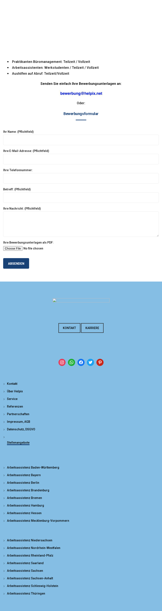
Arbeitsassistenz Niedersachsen (29, 540)
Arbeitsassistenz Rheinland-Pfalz (30, 555)
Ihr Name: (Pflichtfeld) (18, 131)
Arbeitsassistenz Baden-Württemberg (33, 467)
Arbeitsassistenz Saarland (25, 563)
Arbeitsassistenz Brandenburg (28, 490)
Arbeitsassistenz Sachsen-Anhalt (30, 578)
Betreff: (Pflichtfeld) (17, 189)
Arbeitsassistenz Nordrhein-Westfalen (33, 548)
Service (12, 399)
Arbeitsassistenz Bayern (24, 475)
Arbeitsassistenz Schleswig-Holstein (32, 586)
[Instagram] (62, 362)
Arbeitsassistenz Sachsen (25, 570)
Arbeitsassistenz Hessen (24, 513)
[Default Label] (71, 362)
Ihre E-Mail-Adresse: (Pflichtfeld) (26, 151)
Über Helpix (15, 391)
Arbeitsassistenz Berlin (23, 482)
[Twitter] (90, 362)
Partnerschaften (18, 414)
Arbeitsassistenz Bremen (24, 498)
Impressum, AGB (18, 421)
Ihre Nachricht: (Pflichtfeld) (22, 208)
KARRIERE (92, 328)
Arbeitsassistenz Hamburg (25, 505)
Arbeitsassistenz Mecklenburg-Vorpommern (38, 520)
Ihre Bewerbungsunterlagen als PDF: (28, 242)
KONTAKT (69, 328)
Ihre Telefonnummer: (18, 170)
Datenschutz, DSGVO (21, 429)
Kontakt (12, 383)
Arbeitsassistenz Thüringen (26, 593)
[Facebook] (81, 362)
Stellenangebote (18, 442)
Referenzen (15, 406)
